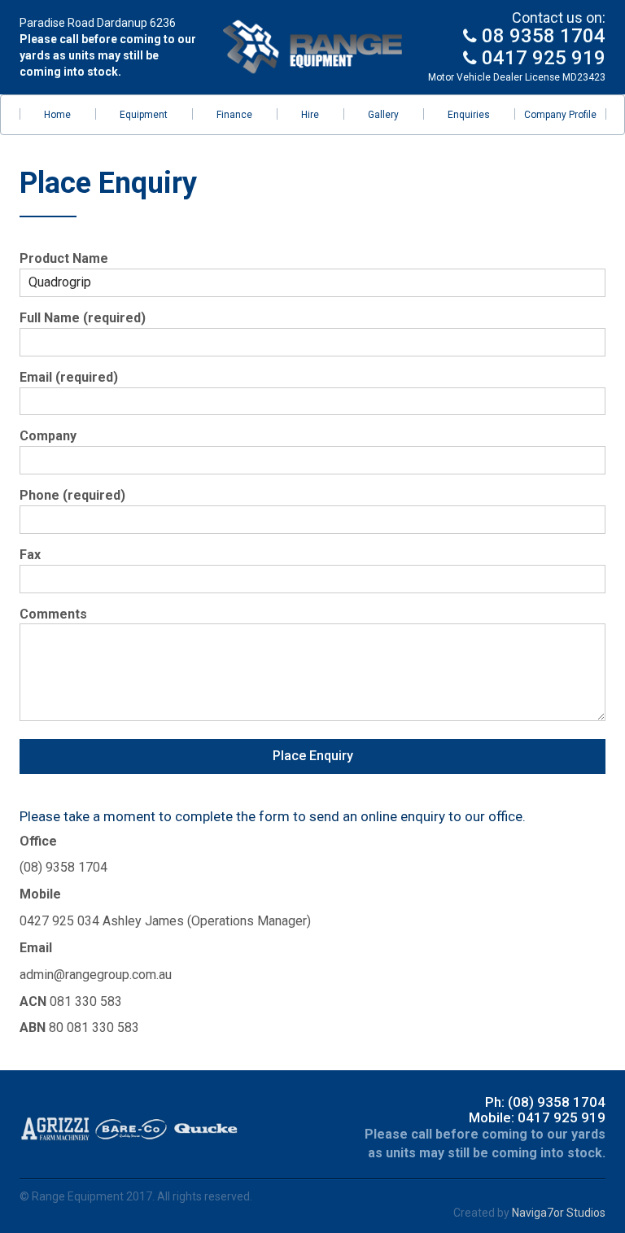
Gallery (383, 114)
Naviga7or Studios (558, 1212)
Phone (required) (72, 495)
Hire (310, 114)
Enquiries (469, 114)
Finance (234, 114)
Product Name (64, 258)
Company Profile (560, 114)
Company (48, 436)
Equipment (144, 114)
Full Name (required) (83, 318)
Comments (53, 614)
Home (57, 114)
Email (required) (69, 377)
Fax (30, 554)
